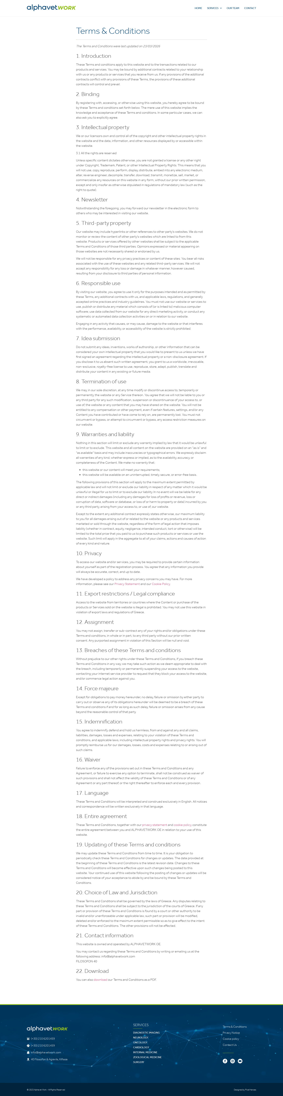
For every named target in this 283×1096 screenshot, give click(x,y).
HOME (198, 8)
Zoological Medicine (147, 1057)
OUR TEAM (233, 8)
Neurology (140, 1037)
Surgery (138, 1062)
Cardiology (141, 1047)
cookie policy (182, 825)
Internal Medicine (145, 1052)
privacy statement (154, 825)
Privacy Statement (127, 584)
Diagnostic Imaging (146, 1032)
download (100, 980)
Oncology (140, 1042)
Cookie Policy (161, 584)
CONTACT (250, 8)
